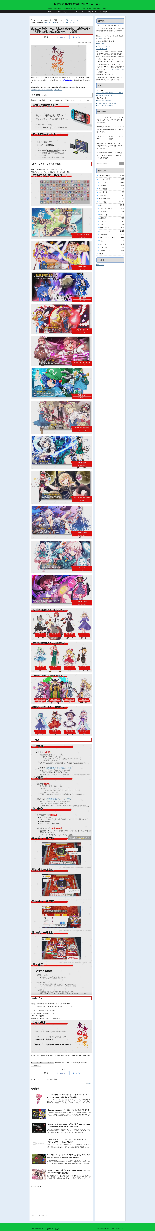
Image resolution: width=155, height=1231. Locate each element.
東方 (68, 1062)
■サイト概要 (100, 43)
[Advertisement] (61, 1200)
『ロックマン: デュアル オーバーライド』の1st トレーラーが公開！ (110, 138)
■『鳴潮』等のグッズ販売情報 (106, 103)
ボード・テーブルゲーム (47, 1062)
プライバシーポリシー (72, 20)
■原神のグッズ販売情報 (104, 100)
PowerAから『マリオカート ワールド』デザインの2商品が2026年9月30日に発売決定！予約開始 (110, 129)
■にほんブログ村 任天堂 (104, 95)
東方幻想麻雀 (84, 1062)
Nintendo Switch (60, 1062)
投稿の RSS (100, 265)
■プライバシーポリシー (104, 46)
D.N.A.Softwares (37, 1065)
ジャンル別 (35, 1062)
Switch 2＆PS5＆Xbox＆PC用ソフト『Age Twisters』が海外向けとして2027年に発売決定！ (110, 145)
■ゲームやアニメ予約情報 (104, 106)
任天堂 (100, 38)
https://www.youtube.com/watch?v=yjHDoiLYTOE (46, 90)
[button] (121, 163)
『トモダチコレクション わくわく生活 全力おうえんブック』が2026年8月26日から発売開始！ (110, 120)
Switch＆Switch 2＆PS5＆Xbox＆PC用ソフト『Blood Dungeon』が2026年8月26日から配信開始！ (110, 155)
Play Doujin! (75, 1062)
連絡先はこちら (71, 22)
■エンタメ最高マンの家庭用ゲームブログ (109, 93)
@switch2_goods (50, 22)
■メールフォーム (101, 49)
